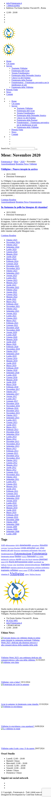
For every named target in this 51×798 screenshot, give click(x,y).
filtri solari (42, 550)
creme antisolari (28, 548)
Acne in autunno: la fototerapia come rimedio (20, 704)
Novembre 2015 (13, 413)
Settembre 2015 (12, 418)
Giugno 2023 (11, 280)
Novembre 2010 (13, 496)
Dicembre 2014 (12, 432)
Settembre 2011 (12, 479)
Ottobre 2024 (11, 245)
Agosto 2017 (11, 396)
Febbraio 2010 (12, 515)
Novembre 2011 (13, 474)
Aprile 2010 (11, 510)
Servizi (9, 66)
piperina (36, 559)
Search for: (6, 148)
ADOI (17, 545)
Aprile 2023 (11, 285)
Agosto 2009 (11, 527)
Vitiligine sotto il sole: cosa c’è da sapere (18, 748)
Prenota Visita (12, 89)
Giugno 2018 (11, 377)
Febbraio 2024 (12, 261)
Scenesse (10, 564)
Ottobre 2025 (11, 240)
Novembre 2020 (13, 330)
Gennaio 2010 (12, 517)
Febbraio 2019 (12, 368)
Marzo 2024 (11, 259)
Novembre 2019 (13, 349)
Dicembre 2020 (12, 328)
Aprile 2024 (11, 256)
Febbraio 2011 (12, 491)
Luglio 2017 (11, 399)
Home (8, 61)
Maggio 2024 (11, 254)
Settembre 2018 (12, 373)
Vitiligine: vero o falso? (11, 682)
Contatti (9, 94)
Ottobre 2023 (11, 271)
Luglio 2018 (11, 375)
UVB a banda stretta (36, 570)
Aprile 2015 (11, 425)
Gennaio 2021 (12, 325)
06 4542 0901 (12, 620)
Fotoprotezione (35, 202)
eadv (37, 548)
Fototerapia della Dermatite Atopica (26, 75)
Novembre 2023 (13, 268)
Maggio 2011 (11, 486)
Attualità (43, 545)
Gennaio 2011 (12, 493)
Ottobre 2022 (11, 290)
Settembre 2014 (12, 434)
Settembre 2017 (12, 394)
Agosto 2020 (11, 332)
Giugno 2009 (11, 529)
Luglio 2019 (11, 356)
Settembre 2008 (12, 531)
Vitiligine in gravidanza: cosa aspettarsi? (18, 726)
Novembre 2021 (13, 306)
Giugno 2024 (11, 252)
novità (18, 559)
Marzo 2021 (11, 320)
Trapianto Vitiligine (19, 68)
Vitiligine (33, 164)
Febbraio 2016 (12, 408)
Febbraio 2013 (12, 451)
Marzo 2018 (11, 384)
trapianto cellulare (9, 570)
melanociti (5, 559)
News (8, 92)
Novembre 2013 (13, 444)
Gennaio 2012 (12, 472)
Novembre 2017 (13, 389)
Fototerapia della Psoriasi (22, 80)
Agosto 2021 (11, 313)
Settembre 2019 (12, 354)
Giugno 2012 (11, 463)
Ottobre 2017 (11, 392)
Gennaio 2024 (12, 264)
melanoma (12, 559)
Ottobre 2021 (11, 309)
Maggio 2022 (11, 297)
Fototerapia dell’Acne (20, 71)
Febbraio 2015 (12, 429)
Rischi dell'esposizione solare (21, 562)
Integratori (31, 556)
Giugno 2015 (11, 422)
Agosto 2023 (11, 275)
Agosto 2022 (11, 292)
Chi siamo (10, 63)
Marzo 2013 (11, 448)
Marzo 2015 (11, 427)
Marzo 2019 (11, 365)
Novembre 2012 (13, 458)
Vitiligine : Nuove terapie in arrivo (19, 169)
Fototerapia (39, 553)
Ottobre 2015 (11, 415)
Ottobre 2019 (11, 351)
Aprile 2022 (11, 299)
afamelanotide (25, 545)
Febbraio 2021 (12, 323)
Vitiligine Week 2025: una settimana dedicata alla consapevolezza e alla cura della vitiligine (21, 658)
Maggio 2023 (11, 282)
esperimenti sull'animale (29, 550)
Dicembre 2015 (12, 410)
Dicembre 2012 (12, 455)
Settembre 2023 (12, 273)
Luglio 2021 (11, 316)
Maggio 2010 (11, 508)
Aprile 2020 (11, 342)
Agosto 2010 (11, 501)
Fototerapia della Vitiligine (22, 87)
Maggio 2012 (11, 465)
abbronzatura (10, 545)
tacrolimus (20, 565)
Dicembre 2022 (12, 287)
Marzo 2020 (11, 344)
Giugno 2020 (11, 337)
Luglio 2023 (11, 278)
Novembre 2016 (13, 406)
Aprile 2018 (11, 382)
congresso (4, 548)
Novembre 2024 (13, 242)
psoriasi (43, 559)
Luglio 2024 (11, 249)
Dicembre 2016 (12, 403)
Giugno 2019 (11, 358)
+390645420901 (13, 5)
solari (14, 564)
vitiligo (27, 574)
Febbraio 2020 (12, 346)
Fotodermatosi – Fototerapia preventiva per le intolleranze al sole (33, 123)
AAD (3, 545)
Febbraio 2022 (12, 304)
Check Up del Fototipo (21, 78)
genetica (24, 556)
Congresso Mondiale (14, 548)
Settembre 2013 (12, 446)
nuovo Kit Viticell (27, 559)
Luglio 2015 (11, 420)
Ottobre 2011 (11, 477)
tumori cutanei (23, 570)
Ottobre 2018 (11, 370)
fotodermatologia (7, 554)
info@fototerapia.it (14, 3)
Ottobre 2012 (11, 460)
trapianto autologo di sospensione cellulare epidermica (29, 568)
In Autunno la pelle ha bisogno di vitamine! (24, 207)
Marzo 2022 (11, 301)
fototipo (18, 556)
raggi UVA (4, 562)
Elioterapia (17, 550)
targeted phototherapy (33, 565)
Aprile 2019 (11, 363)
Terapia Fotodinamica (20, 73)
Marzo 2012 (11, 470)
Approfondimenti (8, 164)
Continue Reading (8, 200)
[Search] (36, 149)
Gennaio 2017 (12, 401)
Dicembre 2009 (12, 519)
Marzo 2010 (11, 512)
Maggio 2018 (11, 380)
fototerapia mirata (7, 556)
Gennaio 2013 (12, 453)
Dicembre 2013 (12, 441)
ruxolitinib (37, 562)
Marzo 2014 (11, 439)
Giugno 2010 (11, 505)
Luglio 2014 (11, 437)
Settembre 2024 (12, 247)
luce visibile (39, 556)
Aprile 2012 (11, 467)
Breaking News (22, 164)
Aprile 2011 (11, 489)
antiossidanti (35, 545)
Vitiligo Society (35, 574)
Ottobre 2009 (11, 522)
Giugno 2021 (11, 318)
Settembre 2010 (12, 498)
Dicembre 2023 (12, 266)
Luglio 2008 (11, 534)
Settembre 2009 (12, 524)
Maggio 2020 (11, 339)
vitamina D (5, 574)
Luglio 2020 (11, 335)
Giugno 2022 (11, 294)
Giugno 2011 (11, 484)
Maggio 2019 (11, 361)
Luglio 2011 (11, 482)
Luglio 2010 (11, 503)
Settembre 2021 (12, 311)
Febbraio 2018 (12, 387)
